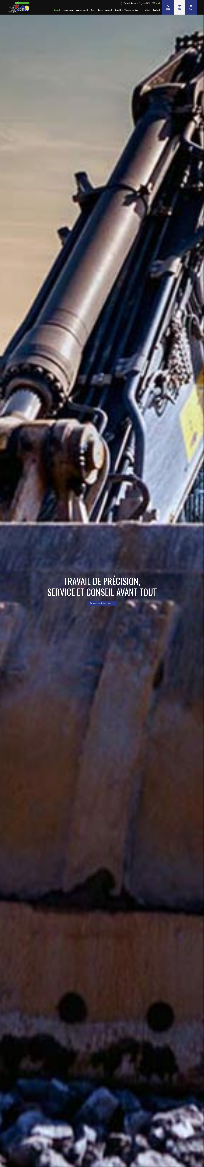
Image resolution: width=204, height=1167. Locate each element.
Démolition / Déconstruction (126, 10)
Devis (191, 9)
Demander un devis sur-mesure (102, 603)
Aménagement (82, 10)
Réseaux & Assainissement (101, 10)
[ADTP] (18, 7)
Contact (156, 10)
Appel (168, 9)
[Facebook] (159, 3)
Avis (179, 9)
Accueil (57, 10)
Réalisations (145, 10)
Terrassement (68, 10)
